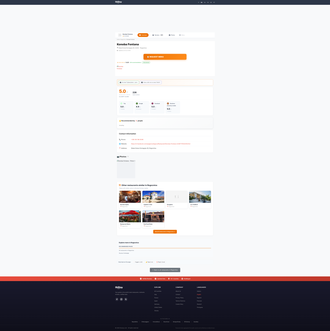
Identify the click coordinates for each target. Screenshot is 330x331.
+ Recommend (146, 62)
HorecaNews (156, 321)
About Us (178, 291)
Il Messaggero (145, 321)
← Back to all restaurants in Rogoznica (165, 270)
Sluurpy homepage (124, 253)
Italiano (199, 291)
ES (204, 2)
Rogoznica (123, 39)
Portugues (200, 307)
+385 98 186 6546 (137, 139)
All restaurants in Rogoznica (126, 250)
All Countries (157, 291)
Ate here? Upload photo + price (129, 82)
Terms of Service (180, 301)
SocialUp (196, 321)
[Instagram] (121, 299)
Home (118, 39)
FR (208, 2)
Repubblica (135, 321)
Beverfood (166, 321)
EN (201, 2)
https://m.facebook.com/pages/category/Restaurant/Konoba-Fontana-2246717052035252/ (160, 144)
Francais (199, 301)
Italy (155, 294)
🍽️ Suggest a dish (138, 262)
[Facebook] (117, 299)
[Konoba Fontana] (121, 69)
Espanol (199, 297)
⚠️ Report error (149, 262)
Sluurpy (156, 310)
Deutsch (199, 304)
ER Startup (187, 321)
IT (198, 2)
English (199, 294)
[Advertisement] (165, 19)
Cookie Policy (179, 304)
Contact (178, 294)
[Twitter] (126, 299)
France (156, 297)
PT (214, 2)
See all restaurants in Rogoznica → (165, 231)
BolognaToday (176, 321)
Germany (156, 304)
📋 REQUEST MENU (155, 57)
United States (158, 307)
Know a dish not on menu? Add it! (151, 82)
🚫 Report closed (160, 262)
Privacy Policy (180, 297)
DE (211, 2)
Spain (156, 301)
